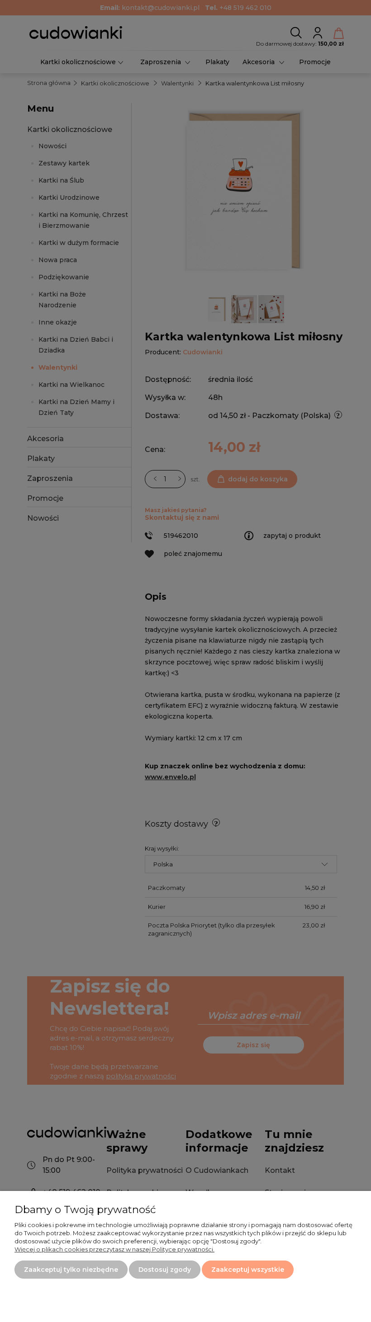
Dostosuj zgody (164, 1270)
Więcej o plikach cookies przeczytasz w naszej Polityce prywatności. (114, 1249)
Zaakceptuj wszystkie (247, 1270)
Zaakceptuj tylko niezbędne (71, 1270)
